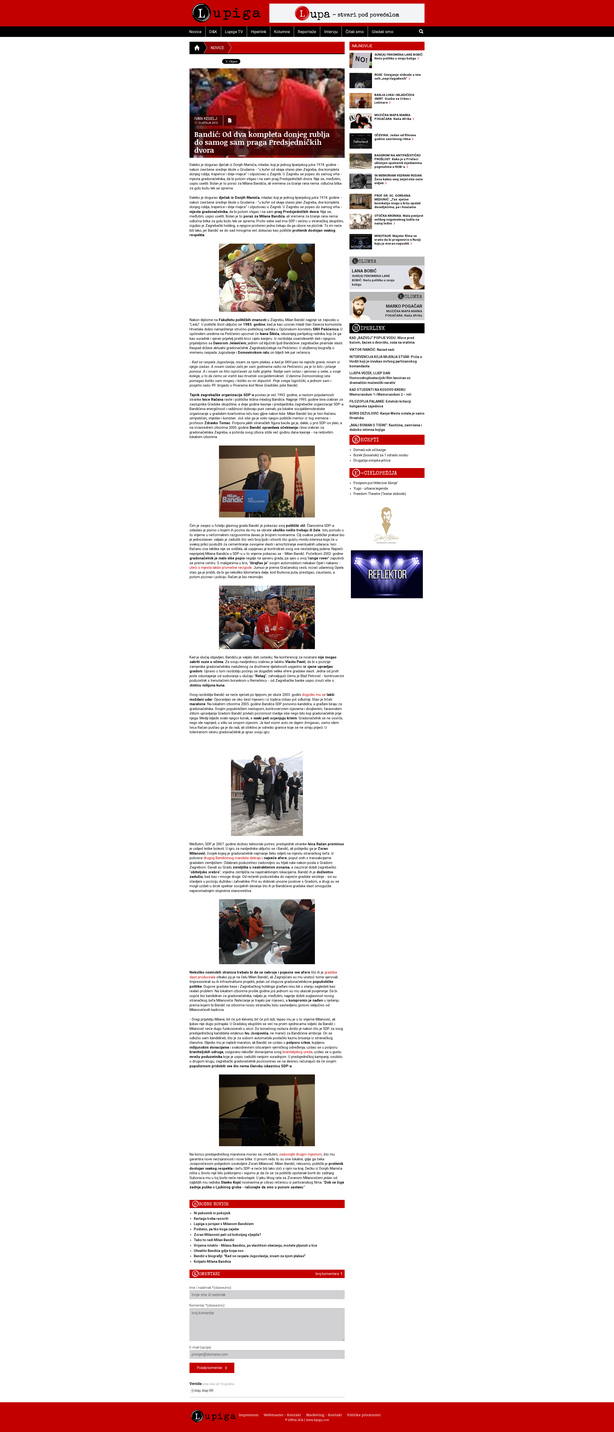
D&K (213, 31)
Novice (195, 31)
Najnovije (362, 46)
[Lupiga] (226, 11)
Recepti (365, 439)
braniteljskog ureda (297, 1052)
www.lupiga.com (317, 1420)
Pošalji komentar (211, 1368)
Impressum (249, 1414)
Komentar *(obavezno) (206, 1305)
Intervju (331, 31)
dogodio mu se (314, 695)
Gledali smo (382, 31)
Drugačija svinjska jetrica (372, 460)
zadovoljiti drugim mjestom (300, 1154)
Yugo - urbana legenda (371, 488)
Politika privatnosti (364, 1414)
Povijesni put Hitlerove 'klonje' (376, 483)
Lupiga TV (234, 31)
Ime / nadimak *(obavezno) (210, 1288)
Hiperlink (258, 31)
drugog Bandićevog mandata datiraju (232, 858)
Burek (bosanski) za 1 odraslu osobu (381, 455)
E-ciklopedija (374, 473)
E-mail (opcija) (200, 1347)
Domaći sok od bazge (370, 450)
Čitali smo (355, 31)
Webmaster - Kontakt (282, 1414)
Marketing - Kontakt (324, 1414)
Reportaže (307, 31)
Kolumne (282, 31)
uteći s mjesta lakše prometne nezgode (220, 567)
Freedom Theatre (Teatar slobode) (380, 494)
